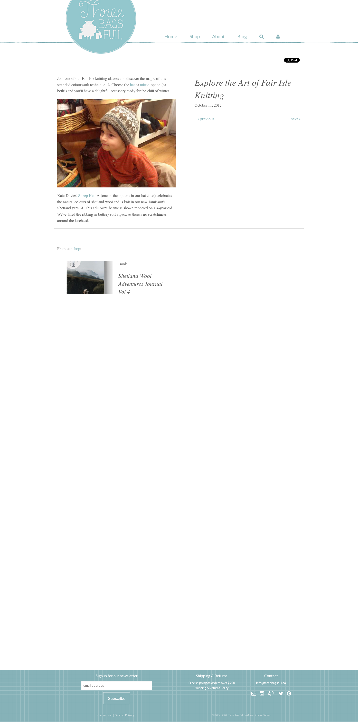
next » (296, 119)
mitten (145, 84)
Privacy (130, 715)
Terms (119, 715)
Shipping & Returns (211, 675)
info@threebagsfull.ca (271, 683)
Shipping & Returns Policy (212, 688)
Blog (242, 36)
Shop (195, 36)
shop (76, 248)
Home (170, 36)
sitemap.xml (105, 715)
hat (132, 84)
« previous (206, 119)
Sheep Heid (87, 195)
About (218, 36)
